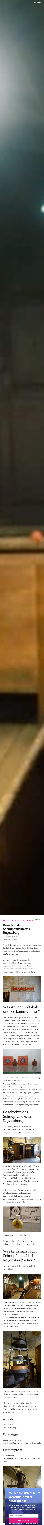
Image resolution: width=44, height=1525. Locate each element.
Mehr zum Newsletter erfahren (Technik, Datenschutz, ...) (23, 1523)
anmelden (22, 1520)
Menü (39, 2)
